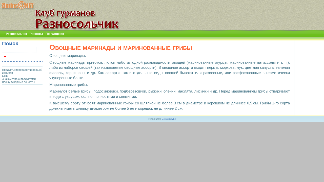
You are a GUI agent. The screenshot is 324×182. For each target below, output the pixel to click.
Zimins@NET (169, 119)
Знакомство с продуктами (19, 78)
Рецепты (36, 34)
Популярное (55, 34)
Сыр (5, 75)
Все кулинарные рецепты (18, 81)
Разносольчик (16, 34)
